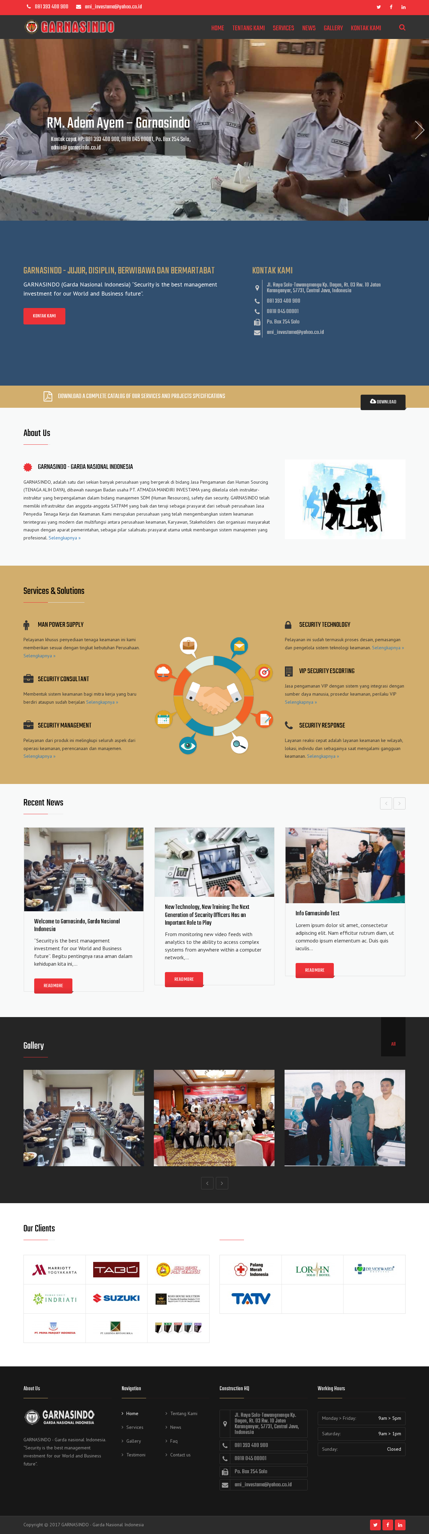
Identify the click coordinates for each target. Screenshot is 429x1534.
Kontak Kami (366, 28)
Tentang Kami (248, 28)
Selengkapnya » (65, 538)
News (309, 28)
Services (283, 28)
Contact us (180, 1455)
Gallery (333, 28)
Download (386, 402)
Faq (174, 1441)
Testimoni (135, 1455)
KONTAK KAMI (44, 316)
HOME (217, 28)
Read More (53, 986)
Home (132, 1413)
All (393, 1044)
